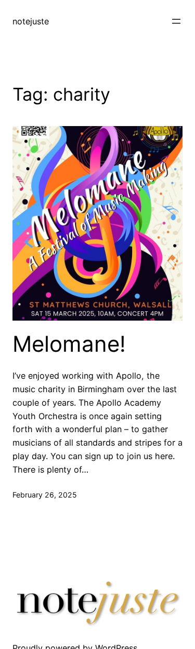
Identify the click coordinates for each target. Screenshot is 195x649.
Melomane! (69, 344)
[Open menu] (176, 21)
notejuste (30, 21)
